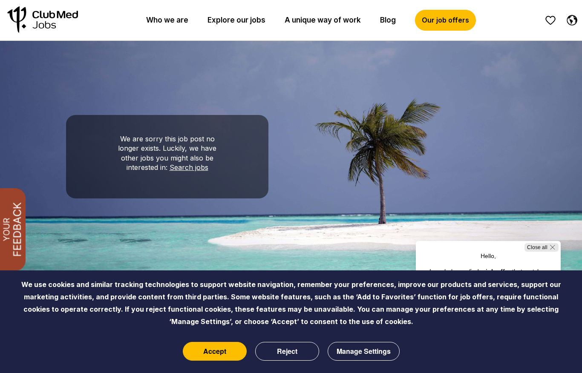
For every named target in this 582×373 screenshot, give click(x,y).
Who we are (167, 20)
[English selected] (570, 18)
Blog (388, 20)
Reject (287, 351)
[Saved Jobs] (550, 20)
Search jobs (189, 167)
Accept (214, 351)
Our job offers (445, 20)
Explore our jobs (236, 20)
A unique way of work (323, 20)
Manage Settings (364, 351)
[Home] (42, 20)
